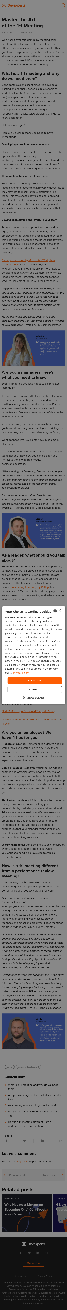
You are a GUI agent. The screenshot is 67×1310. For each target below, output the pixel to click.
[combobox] (55, 610)
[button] (34, 698)
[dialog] (33, 655)
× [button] (59, 610)
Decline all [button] (34, 689)
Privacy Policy (21, 672)
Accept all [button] (34, 680)
